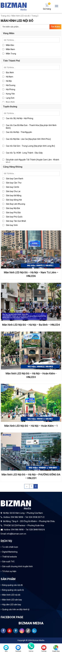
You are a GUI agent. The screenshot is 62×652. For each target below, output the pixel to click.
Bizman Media (38, 640)
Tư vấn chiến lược (10, 547)
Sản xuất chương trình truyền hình (17, 566)
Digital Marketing (9, 552)
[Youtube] (43, 647)
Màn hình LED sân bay (12, 600)
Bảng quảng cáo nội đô (12, 585)
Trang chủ (5, 16)
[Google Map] (56, 647)
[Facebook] (18, 647)
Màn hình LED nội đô (21, 16)
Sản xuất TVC (8, 561)
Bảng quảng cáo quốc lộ (13, 590)
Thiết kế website (9, 557)
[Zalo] (6, 647)
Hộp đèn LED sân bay (11, 604)
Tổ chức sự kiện (9, 571)
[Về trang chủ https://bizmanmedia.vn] (14, 6)
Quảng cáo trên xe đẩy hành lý (15, 609)
